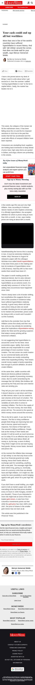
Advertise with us (17, 658)
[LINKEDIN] (16, 573)
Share (6, 71)
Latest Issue (17, 602)
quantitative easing (27, 328)
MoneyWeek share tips (9, 622)
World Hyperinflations (25, 261)
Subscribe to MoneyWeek (9, 597)
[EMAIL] (19, 573)
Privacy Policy (17, 652)
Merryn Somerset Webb (17, 59)
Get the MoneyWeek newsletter (25, 598)
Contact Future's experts (17, 646)
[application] (17, 234)
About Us (17, 643)
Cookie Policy (17, 655)
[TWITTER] (13, 573)
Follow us (20, 71)
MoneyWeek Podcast (9, 610)
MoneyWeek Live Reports (17, 614)
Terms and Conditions (17, 649)
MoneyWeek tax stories (17, 626)
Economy (5, 24)
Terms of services (22, 549)
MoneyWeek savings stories (25, 622)
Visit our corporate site (26, 679)
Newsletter (30, 71)
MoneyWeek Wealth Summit (26, 610)
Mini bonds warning (18, 10)
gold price (12, 504)
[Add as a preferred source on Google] (17, 671)
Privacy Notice (24, 551)
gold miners (11, 499)
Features (28, 61)
